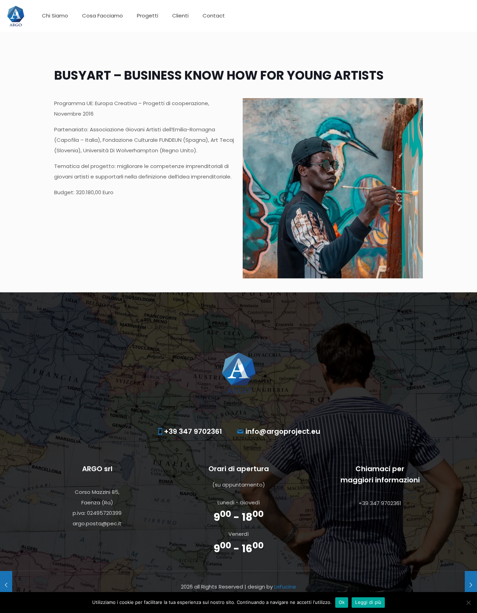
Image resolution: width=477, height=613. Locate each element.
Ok (342, 602)
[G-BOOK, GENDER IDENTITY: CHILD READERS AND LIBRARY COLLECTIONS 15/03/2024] (6, 585)
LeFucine (285, 586)
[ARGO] (15, 15)
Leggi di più (368, 602)
